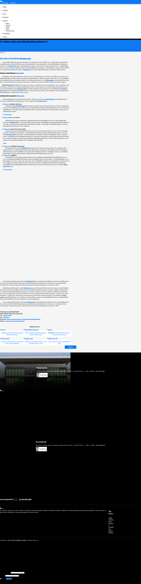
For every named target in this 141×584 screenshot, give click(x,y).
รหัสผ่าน (2, 576)
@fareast (13, 3)
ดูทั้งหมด (70, 347)
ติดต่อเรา (5, 37)
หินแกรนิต (8, 25)
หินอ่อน (7, 23)
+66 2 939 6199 (100, 371)
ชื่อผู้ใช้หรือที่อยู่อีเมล (5, 573)
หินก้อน (7, 29)
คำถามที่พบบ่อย (6, 33)
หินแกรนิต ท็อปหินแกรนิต (12, 557)
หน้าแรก (5, 7)
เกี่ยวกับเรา (5, 10)
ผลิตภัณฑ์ (5, 21)
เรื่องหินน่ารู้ (5, 17)
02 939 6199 (4, 3)
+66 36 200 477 (100, 445)
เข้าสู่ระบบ (9, 578)
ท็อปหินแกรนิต (25, 58)
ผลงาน (4, 14)
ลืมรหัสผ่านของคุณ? (5, 582)
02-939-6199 (7, 315)
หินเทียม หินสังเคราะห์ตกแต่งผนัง (13, 558)
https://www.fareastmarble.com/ (15, 321)
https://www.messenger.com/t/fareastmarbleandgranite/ (23, 319)
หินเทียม (7, 27)
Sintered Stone (10, 31)
